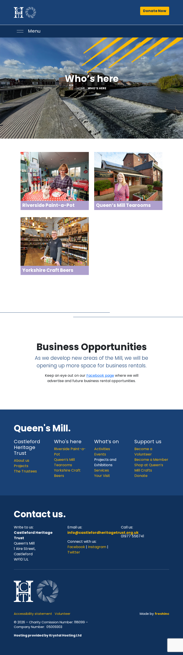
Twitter (73, 552)
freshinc (162, 613)
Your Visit (102, 475)
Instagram (97, 546)
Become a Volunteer (143, 451)
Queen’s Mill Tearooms (64, 462)
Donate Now (154, 10)
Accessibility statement (33, 613)
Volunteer (62, 613)
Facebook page (100, 375)
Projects (21, 465)
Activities (102, 448)
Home (81, 88)
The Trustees (25, 471)
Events (100, 454)
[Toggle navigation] (20, 31)
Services (101, 470)
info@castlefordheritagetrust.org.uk (103, 532)
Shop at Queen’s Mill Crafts (148, 467)
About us (21, 460)
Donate (141, 475)
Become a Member (151, 459)
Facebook (76, 546)
